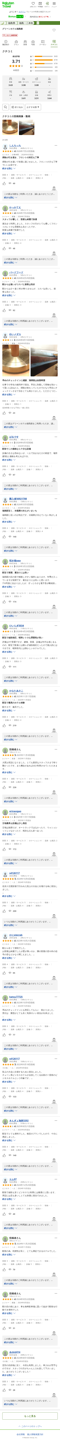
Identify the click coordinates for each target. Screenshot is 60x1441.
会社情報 (21, 1434)
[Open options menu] (56, 145)
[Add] (54, 30)
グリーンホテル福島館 (12, 28)
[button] (10, 127)
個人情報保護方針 (35, 1434)
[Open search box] (5, 107)
